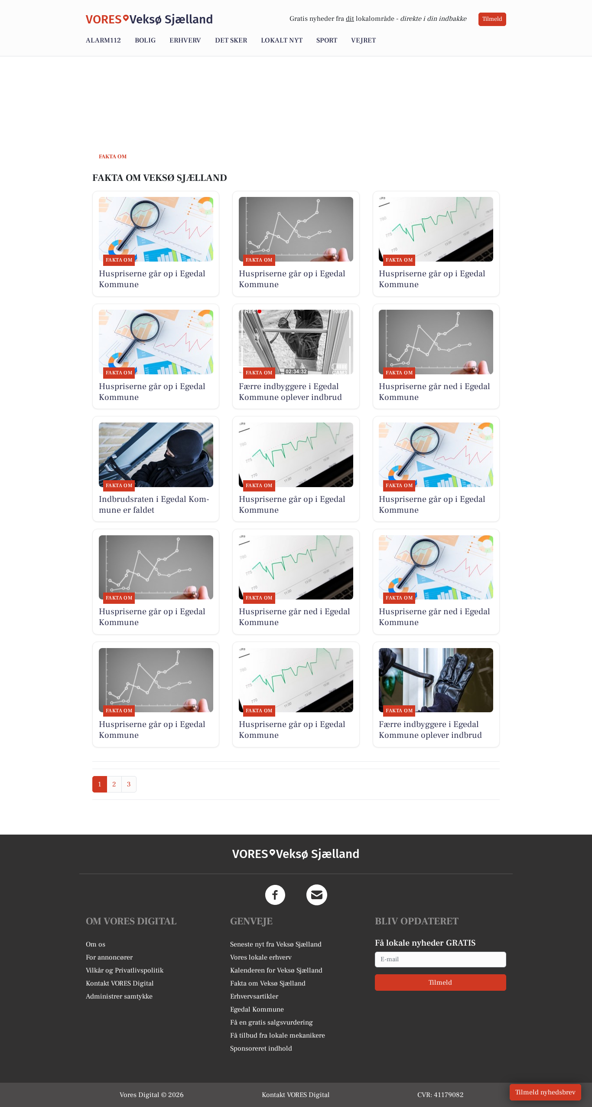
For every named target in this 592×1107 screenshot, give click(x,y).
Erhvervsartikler (254, 996)
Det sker (231, 40)
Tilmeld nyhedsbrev (545, 1092)
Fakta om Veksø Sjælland (268, 983)
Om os (95, 944)
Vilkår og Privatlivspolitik (124, 970)
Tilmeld (492, 19)
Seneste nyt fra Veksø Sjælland (276, 944)
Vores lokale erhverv (261, 957)
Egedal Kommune (257, 1009)
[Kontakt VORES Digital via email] (316, 894)
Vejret (363, 40)
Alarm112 (103, 40)
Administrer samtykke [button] (119, 996)
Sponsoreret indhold (261, 1048)
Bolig (145, 40)
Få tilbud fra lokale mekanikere (277, 1035)
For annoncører (109, 957)
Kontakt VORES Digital (120, 983)
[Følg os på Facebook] (275, 894)
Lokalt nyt (282, 40)
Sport (326, 40)
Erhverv (185, 40)
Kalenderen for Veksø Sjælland (276, 970)
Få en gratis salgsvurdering (271, 1022)
